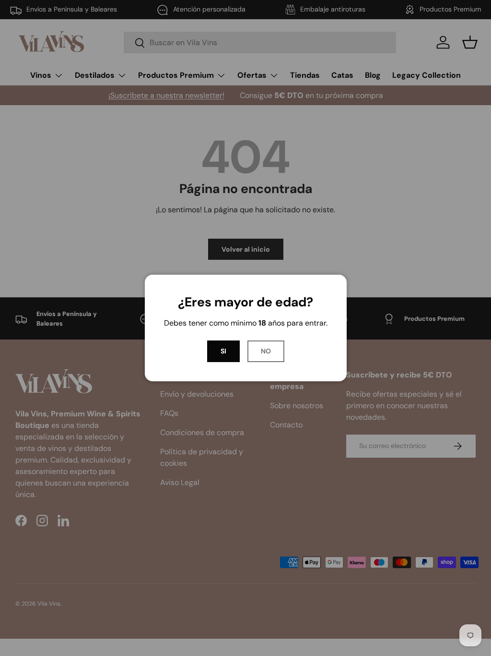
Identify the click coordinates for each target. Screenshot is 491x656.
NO (266, 351)
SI (223, 351)
